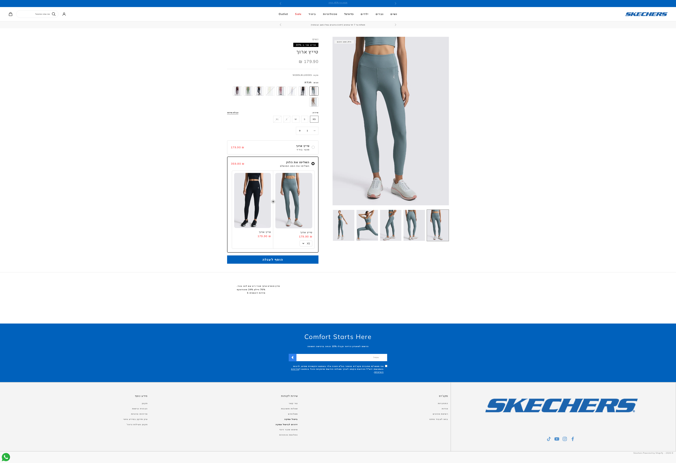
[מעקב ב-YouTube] (556, 439)
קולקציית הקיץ (338, 3)
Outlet (283, 14)
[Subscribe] (292, 357)
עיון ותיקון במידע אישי (135, 419)
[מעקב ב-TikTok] (549, 439)
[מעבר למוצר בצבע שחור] (303, 91)
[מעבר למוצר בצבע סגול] (237, 91)
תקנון (145, 403)
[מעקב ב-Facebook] (572, 439)
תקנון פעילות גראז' (137, 424)
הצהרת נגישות (140, 408)
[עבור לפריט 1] (438, 225)
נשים (393, 14)
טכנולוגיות (330, 14)
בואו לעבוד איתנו (438, 419)
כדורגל (349, 14)
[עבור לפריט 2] (414, 225)
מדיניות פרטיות (139, 414)
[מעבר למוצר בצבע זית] (248, 91)
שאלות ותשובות (289, 408)
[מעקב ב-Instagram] (564, 439)
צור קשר (293, 403)
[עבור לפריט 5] (344, 225)
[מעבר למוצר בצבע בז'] (313, 102)
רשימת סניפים (440, 414)
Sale (298, 14)
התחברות (443, 403)
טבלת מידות (232, 112)
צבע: (315, 82)
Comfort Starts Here (338, 336)
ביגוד (312, 14)
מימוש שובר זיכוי (288, 429)
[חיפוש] (54, 14)
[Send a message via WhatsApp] (6, 457)
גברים (380, 14)
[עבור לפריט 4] (367, 225)
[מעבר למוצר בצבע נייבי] (259, 91)
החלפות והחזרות (288, 434)
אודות (445, 408)
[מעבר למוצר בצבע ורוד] (281, 91)
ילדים (365, 14)
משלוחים (293, 414)
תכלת (308, 82)
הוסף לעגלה (272, 259)
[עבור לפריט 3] (391, 225)
